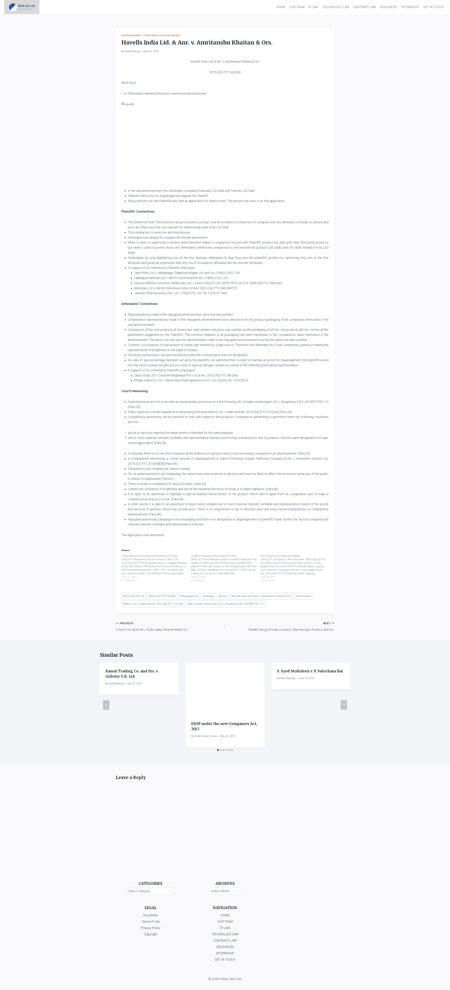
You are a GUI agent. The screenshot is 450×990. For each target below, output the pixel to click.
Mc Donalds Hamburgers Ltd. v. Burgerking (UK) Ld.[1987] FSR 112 (225, 603)
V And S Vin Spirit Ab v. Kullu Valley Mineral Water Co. (151, 627)
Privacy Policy (150, 928)
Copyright (150, 934)
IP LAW (313, 7)
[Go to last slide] (106, 705)
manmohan (303, 596)
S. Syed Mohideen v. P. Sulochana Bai (310, 671)
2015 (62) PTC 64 (133, 596)
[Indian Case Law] (21, 7)
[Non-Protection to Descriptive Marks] (295, 568)
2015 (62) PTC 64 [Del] (162, 596)
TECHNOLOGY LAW (335, 7)
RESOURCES (388, 7)
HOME (281, 7)
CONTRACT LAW (364, 7)
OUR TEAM (297, 7)
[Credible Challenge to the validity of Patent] (225, 568)
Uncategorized (170, 35)
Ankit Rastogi (132, 51)
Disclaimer (150, 915)
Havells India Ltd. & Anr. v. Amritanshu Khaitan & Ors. (261, 596)
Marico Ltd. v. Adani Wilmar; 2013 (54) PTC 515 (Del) (153, 603)
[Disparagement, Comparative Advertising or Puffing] (156, 568)
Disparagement (131, 35)
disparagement (189, 596)
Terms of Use (150, 921)
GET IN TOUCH (433, 7)
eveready (208, 596)
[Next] (344, 705)
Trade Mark (150, 35)
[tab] (218, 750)
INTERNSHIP (410, 7)
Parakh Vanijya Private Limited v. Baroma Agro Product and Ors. (291, 627)
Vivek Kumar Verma (206, 736)
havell (222, 596)
